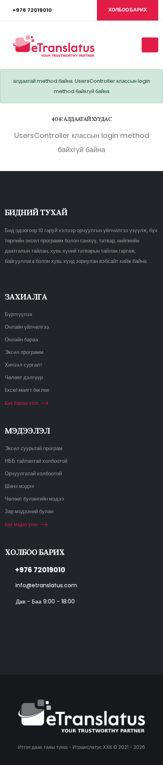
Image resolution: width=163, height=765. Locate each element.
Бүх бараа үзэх (21, 403)
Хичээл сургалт (23, 365)
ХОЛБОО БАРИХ (127, 10)
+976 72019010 (40, 570)
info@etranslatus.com (46, 585)
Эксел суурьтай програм (34, 448)
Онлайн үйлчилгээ (27, 327)
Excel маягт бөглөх (27, 390)
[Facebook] (26, 621)
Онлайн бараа (21, 339)
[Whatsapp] (43, 621)
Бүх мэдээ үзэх (21, 524)
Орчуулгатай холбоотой (33, 473)
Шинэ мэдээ (19, 486)
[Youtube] (8, 621)
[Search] (133, 45)
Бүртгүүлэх (18, 314)
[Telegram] (61, 621)
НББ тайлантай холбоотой (36, 461)
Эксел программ (24, 352)
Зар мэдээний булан (29, 511)
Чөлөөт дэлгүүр (24, 377)
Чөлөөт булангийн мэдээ (34, 499)
